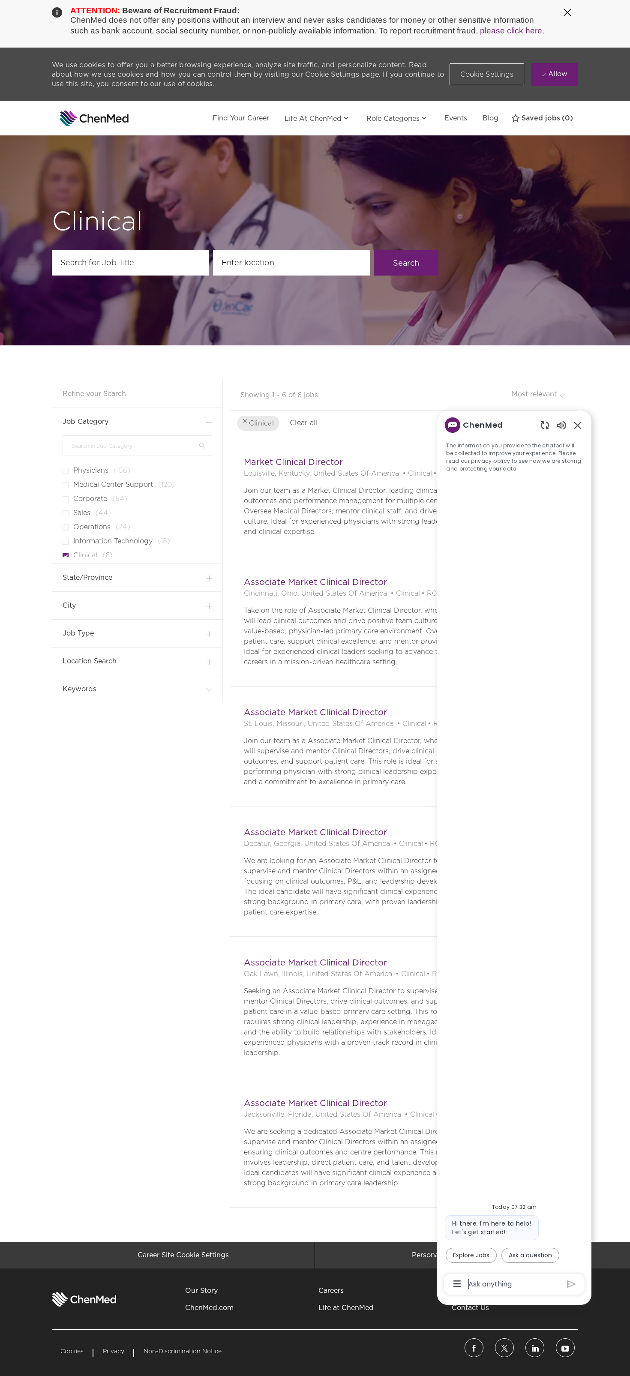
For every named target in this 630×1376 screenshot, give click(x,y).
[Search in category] (202, 445)
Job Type (78, 633)
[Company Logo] (73, 118)
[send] (571, 1284)
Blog (490, 118)
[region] (514, 854)
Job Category (85, 421)
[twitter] (504, 1347)
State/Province (87, 577)
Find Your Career (241, 118)
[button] (487, 74)
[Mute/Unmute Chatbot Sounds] (561, 425)
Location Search (90, 661)
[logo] (84, 1299)
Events (455, 118)
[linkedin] (534, 1347)
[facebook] (474, 1347)
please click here (511, 30)
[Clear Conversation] (545, 425)
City (69, 605)
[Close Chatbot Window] (577, 425)
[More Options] (457, 1284)
